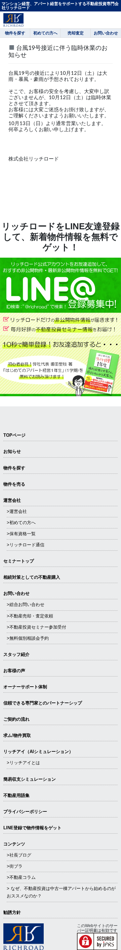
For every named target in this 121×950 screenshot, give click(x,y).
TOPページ (14, 435)
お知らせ (12, 451)
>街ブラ (15, 866)
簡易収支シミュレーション (29, 779)
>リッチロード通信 (25, 544)
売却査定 (76, 33)
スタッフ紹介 (16, 654)
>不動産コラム (21, 877)
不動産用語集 (16, 795)
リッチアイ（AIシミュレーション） (38, 751)
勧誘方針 (12, 912)
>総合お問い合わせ (25, 604)
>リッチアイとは (23, 762)
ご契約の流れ (16, 719)
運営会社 (12, 500)
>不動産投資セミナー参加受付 (36, 627)
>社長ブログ (19, 855)
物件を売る (14, 484)
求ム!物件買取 (17, 735)
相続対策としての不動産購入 (31, 577)
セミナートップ (18, 561)
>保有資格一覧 (21, 533)
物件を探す (14, 467)
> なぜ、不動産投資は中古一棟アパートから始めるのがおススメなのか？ (61, 892)
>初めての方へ (21, 522)
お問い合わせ (16, 593)
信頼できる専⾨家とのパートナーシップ (42, 703)
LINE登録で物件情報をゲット (32, 827)
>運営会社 (17, 511)
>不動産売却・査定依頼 (30, 615)
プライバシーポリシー (25, 811)
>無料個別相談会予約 (28, 638)
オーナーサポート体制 (25, 686)
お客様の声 (14, 670)
